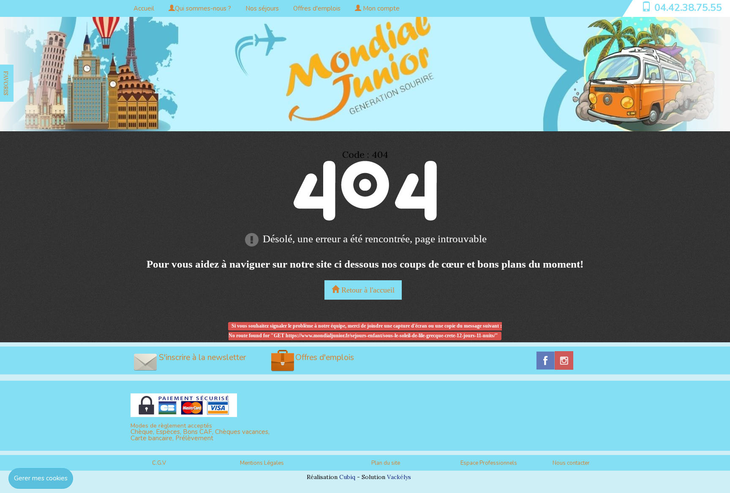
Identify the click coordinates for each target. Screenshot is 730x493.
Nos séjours (262, 8)
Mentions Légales (262, 463)
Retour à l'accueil (367, 290)
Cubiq (347, 477)
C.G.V (159, 463)
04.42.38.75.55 (688, 7)
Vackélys (399, 477)
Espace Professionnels (488, 463)
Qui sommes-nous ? (203, 8)
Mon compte (380, 8)
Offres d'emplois (316, 8)
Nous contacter (571, 463)
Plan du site (385, 463)
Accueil (143, 8)
